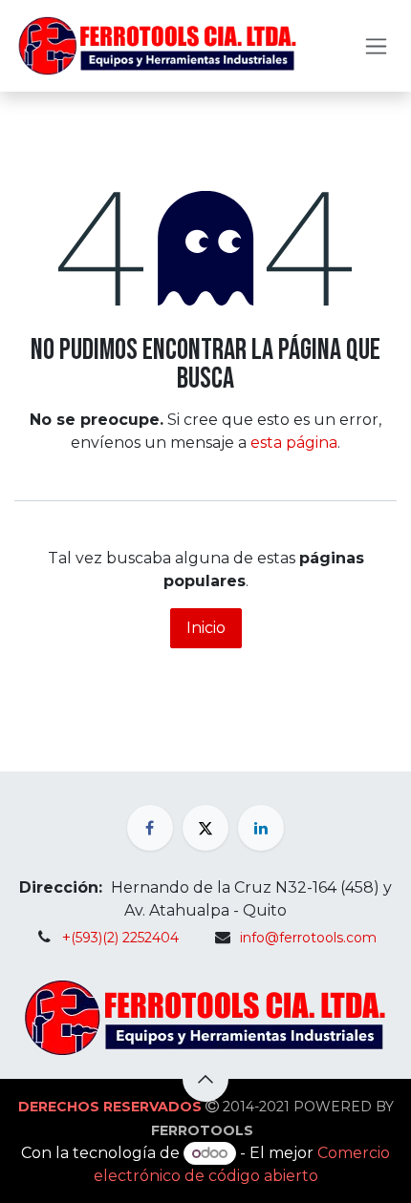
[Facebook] (150, 828)
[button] (205, 1079)
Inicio (206, 628)
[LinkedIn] (261, 828)
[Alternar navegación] (376, 46)
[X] (205, 828)
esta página (293, 442)
